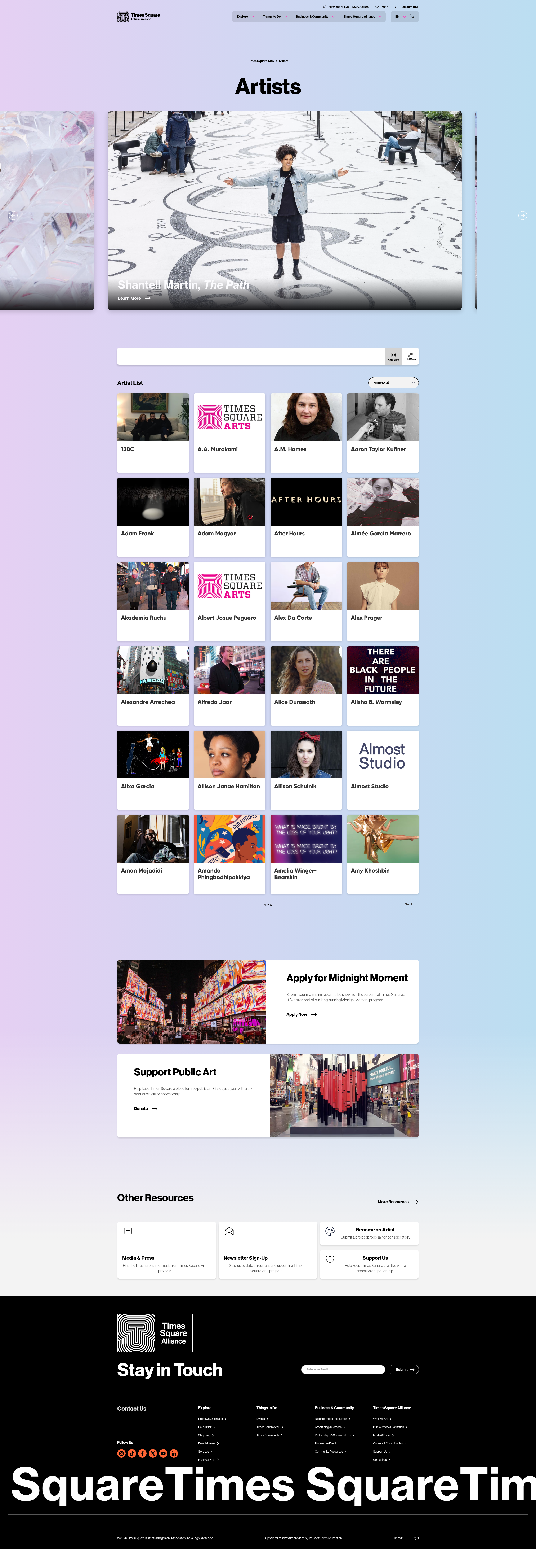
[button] (245, 16)
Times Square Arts (261, 61)
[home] (138, 16)
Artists (283, 61)
